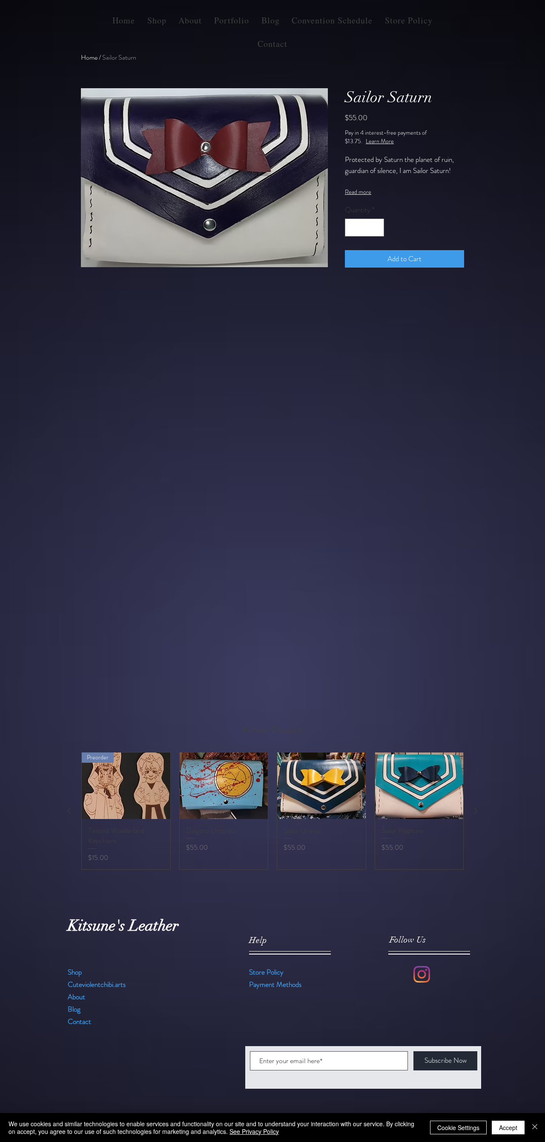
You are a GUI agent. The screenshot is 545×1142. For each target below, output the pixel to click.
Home (89, 57)
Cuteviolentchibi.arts (97, 984)
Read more (358, 191)
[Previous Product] (69, 811)
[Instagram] (421, 974)
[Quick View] (224, 786)
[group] (272, 811)
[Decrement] (352, 227)
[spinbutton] (364, 227)
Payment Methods (276, 984)
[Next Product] (476, 811)
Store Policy (266, 972)
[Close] (535, 1127)
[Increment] (376, 227)
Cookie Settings (458, 1127)
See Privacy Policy (254, 1131)
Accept (508, 1127)
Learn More (410, 141)
